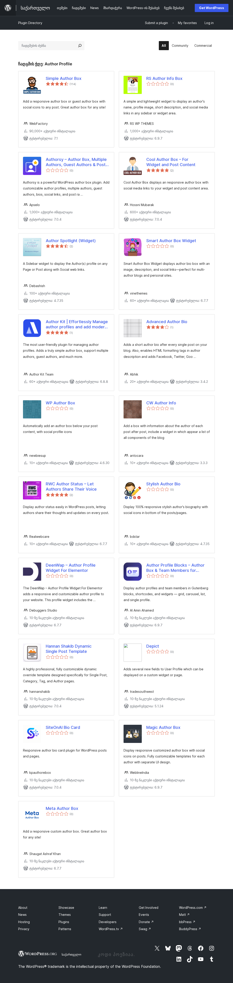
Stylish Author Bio (163, 484)
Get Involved (148, 907)
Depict (152, 646)
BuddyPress (190, 929)
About (22, 907)
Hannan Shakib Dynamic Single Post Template (68, 649)
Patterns (64, 929)
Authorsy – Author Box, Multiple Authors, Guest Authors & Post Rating (76, 162)
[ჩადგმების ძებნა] (79, 45)
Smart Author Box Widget (171, 240)
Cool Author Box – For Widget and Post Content (170, 162)
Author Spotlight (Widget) (71, 240)
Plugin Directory (30, 23)
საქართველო (71, 954)
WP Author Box (60, 403)
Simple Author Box (63, 78)
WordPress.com (193, 907)
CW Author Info (161, 403)
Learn (103, 907)
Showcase (66, 907)
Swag (145, 929)
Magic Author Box (163, 727)
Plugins (63, 922)
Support (105, 915)
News (22, 915)
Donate (146, 922)
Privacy (23, 929)
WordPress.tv (111, 929)
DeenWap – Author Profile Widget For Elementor (71, 568)
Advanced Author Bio (166, 321)
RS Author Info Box (164, 78)
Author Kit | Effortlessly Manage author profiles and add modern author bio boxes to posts (77, 324)
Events (144, 915)
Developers (107, 922)
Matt (184, 915)
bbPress (187, 922)
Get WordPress (211, 8)
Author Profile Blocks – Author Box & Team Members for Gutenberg (175, 568)
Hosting (24, 922)
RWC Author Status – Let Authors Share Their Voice (71, 487)
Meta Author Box (62, 808)
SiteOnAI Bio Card (63, 727)
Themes (64, 915)
